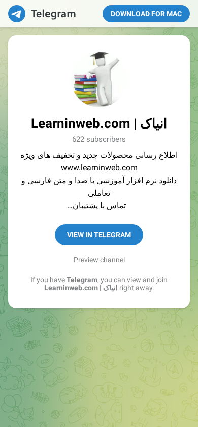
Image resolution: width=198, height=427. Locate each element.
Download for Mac (146, 14)
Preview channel (99, 259)
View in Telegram (99, 235)
